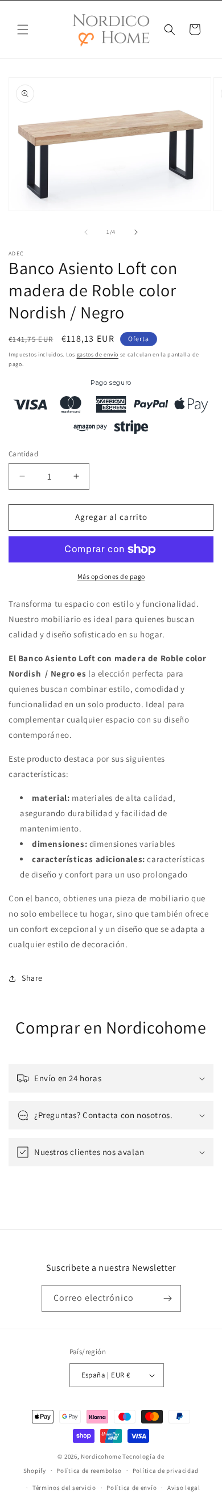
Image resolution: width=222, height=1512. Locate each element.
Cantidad (23, 454)
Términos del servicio (64, 1488)
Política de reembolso (89, 1471)
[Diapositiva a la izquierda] (85, 232)
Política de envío (131, 1488)
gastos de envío (98, 354)
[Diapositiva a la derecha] (136, 232)
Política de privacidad (166, 1471)
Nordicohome (101, 1456)
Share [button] (32, 978)
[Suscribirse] (167, 1298)
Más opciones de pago (111, 576)
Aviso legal (183, 1488)
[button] (22, 29)
